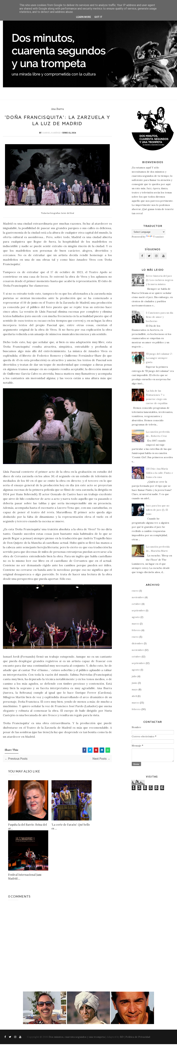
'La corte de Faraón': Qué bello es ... (71, 826)
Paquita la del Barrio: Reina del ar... (27, 826)
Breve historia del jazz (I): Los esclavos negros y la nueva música (159, 280)
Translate (158, 236)
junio (134, 682)
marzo (135, 623)
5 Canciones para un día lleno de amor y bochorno (159, 317)
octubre (136, 603)
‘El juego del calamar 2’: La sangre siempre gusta (159, 358)
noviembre (138, 597)
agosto (136, 617)
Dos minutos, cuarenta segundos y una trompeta (77, 1036)
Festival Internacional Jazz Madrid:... (24, 876)
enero (135, 590)
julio (134, 676)
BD (122, 1036)
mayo (135, 689)
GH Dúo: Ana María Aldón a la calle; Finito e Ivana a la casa (159, 473)
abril (134, 696)
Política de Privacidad (137, 1036)
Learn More (83, 17)
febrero (136, 630)
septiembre (138, 610)
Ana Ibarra (57, 109)
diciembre (137, 643)
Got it (98, 17)
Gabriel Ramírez (51, 133)
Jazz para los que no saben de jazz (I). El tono (157, 509)
